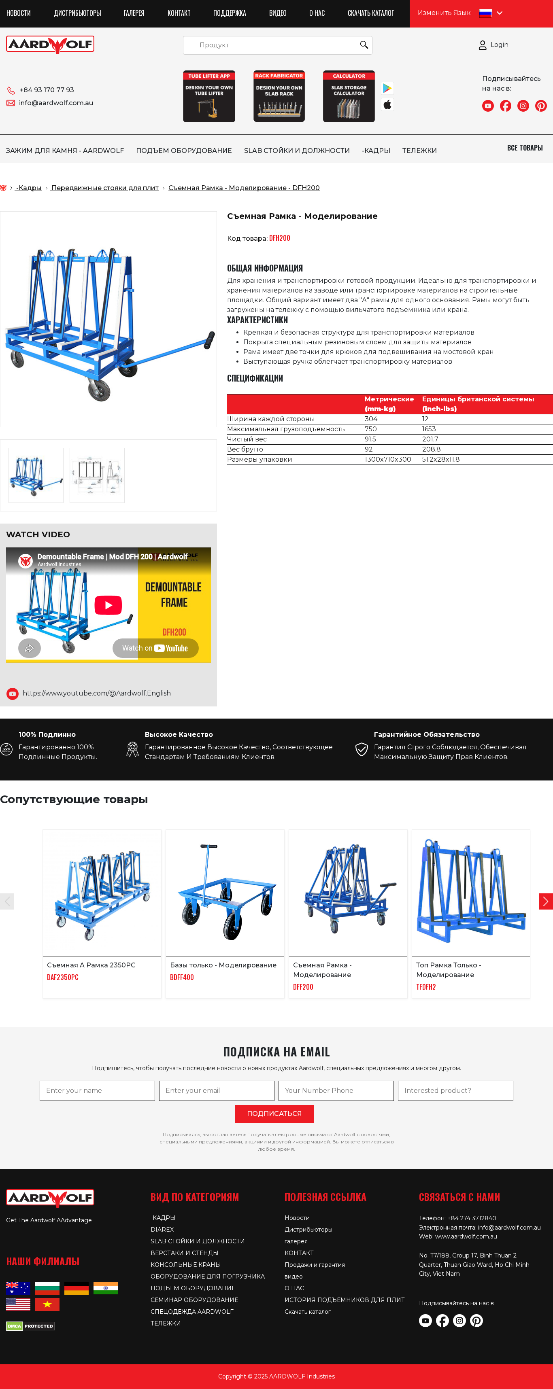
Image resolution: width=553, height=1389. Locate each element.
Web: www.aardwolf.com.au (458, 1236)
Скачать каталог (371, 13)
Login (499, 45)
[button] (546, 901)
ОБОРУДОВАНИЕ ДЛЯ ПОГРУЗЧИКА (208, 1276)
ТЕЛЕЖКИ (419, 151)
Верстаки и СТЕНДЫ (185, 1253)
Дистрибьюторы (77, 13)
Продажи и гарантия (315, 1264)
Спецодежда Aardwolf (192, 1311)
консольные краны (186, 1264)
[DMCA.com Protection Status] (30, 1325)
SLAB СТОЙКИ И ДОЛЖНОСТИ (297, 151)
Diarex (162, 1229)
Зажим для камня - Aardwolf (65, 151)
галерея (134, 13)
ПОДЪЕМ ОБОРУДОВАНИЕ (184, 151)
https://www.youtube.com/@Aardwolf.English (97, 693)
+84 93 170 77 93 (46, 90)
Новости (18, 13)
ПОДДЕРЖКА (229, 13)
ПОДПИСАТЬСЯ (274, 1114)
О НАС (317, 13)
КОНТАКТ (179, 13)
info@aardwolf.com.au (56, 103)
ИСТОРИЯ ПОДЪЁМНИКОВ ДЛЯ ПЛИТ (345, 1300)
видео (278, 13)
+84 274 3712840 (471, 1218)
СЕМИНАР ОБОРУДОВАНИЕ (194, 1300)
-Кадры (376, 151)
